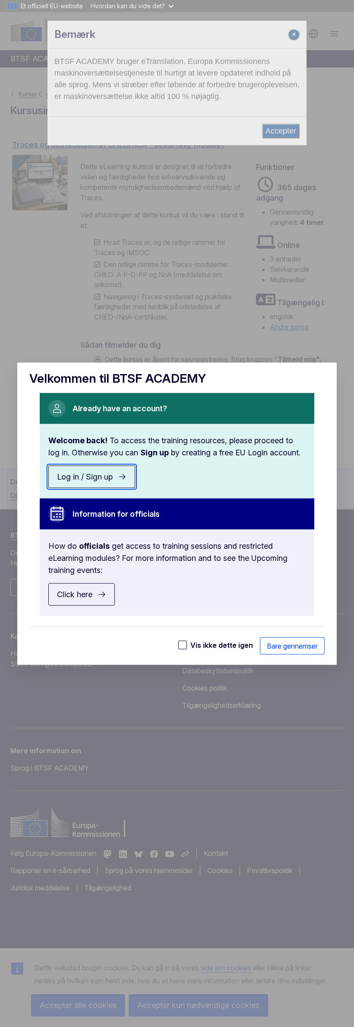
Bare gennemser (292, 645)
